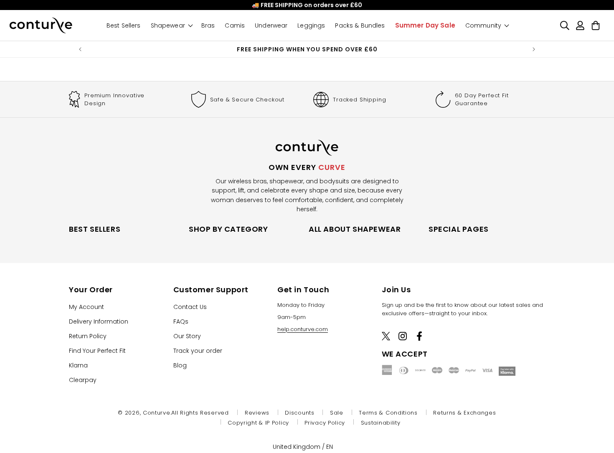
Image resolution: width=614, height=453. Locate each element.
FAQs (180, 321)
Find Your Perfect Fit (97, 350)
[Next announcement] (534, 49)
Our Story (187, 336)
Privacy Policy (324, 423)
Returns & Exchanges (464, 413)
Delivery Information (98, 321)
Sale (336, 413)
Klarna (78, 365)
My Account (86, 306)
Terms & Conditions (388, 413)
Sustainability (381, 423)
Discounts (299, 413)
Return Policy (88, 336)
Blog (180, 365)
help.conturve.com (302, 329)
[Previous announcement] (80, 49)
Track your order (197, 350)
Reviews (257, 413)
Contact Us (190, 306)
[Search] (564, 25)
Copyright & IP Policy (258, 423)
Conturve (156, 413)
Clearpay (82, 379)
